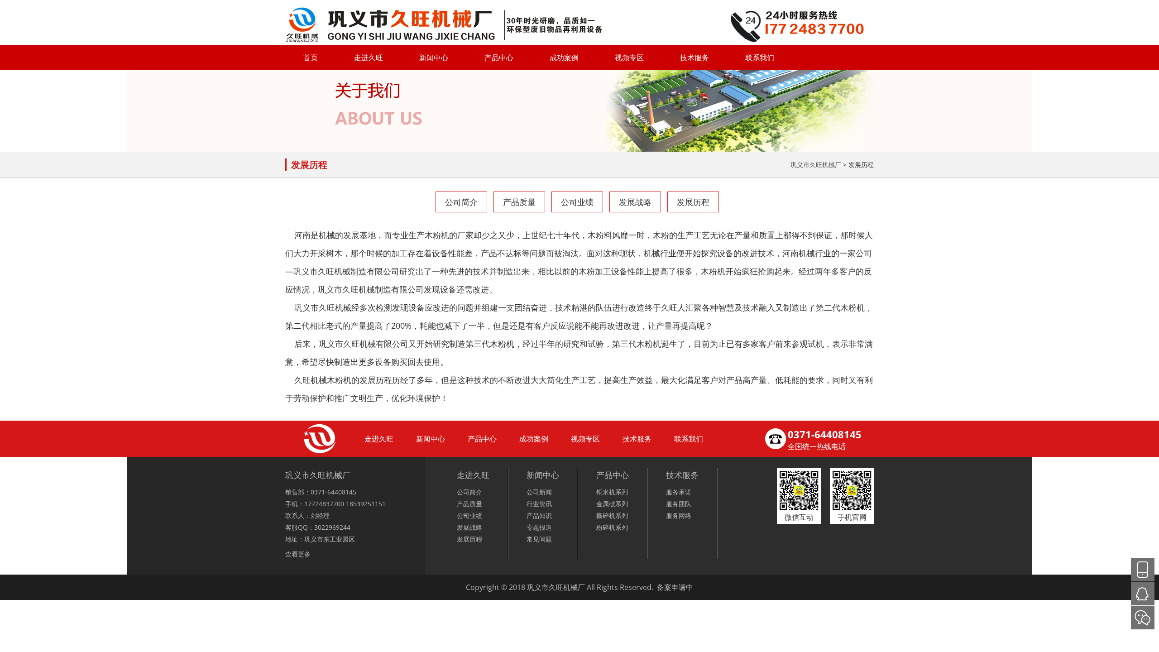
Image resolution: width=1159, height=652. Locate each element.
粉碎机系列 (612, 527)
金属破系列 (612, 503)
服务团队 (678, 503)
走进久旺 (368, 57)
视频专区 (629, 57)
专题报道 (539, 527)
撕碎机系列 (612, 515)
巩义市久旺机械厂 (815, 164)
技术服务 (694, 57)
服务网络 (678, 515)
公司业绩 (577, 202)
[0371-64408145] (1142, 569)
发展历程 (693, 202)
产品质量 (519, 202)
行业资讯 (539, 503)
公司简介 (461, 202)
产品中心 (498, 57)
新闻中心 (433, 57)
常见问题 (539, 539)
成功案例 (564, 57)
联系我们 (759, 57)
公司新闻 (539, 492)
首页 (310, 57)
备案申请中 (675, 587)
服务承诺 (678, 492)
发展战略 (635, 202)
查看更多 (298, 554)
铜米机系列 (612, 492)
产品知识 (539, 515)
